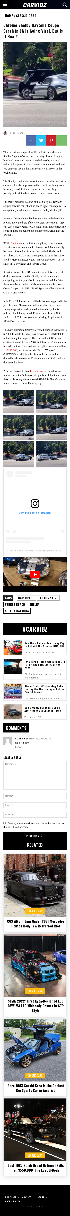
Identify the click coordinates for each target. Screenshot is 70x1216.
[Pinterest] (51, 140)
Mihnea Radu (17, 133)
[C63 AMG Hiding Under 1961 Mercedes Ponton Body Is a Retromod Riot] (35, 885)
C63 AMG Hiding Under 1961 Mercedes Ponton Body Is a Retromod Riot (36, 923)
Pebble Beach (15, 604)
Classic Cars (26, 15)
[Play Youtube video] (35, 574)
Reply (18, 747)
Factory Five (36, 371)
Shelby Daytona (17, 611)
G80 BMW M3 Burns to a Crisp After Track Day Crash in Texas (42, 709)
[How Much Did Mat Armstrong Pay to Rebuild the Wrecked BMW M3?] (13, 647)
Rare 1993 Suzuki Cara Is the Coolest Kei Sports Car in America (35, 1088)
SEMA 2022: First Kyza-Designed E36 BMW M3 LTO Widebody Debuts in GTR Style (36, 1005)
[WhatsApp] (61, 140)
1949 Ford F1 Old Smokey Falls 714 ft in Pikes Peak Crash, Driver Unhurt (44, 664)
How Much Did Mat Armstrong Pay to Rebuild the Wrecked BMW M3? (44, 644)
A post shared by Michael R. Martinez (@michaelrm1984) (36, 550)
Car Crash (26, 598)
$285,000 (12, 350)
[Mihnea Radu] (6, 133)
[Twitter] (41, 140)
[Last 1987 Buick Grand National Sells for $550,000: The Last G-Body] (35, 1129)
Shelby (34, 604)
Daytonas (16, 243)
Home (9, 15)
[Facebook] (31, 140)
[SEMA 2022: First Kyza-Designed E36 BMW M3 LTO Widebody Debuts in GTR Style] (35, 965)
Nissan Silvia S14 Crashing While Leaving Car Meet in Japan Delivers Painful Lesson (44, 689)
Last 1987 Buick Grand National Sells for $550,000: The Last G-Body (36, 1168)
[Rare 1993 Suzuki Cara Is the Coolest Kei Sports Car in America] (35, 1050)
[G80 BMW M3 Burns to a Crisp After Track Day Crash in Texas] (13, 711)
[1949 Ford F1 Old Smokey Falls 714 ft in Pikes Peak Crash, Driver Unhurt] (13, 666)
